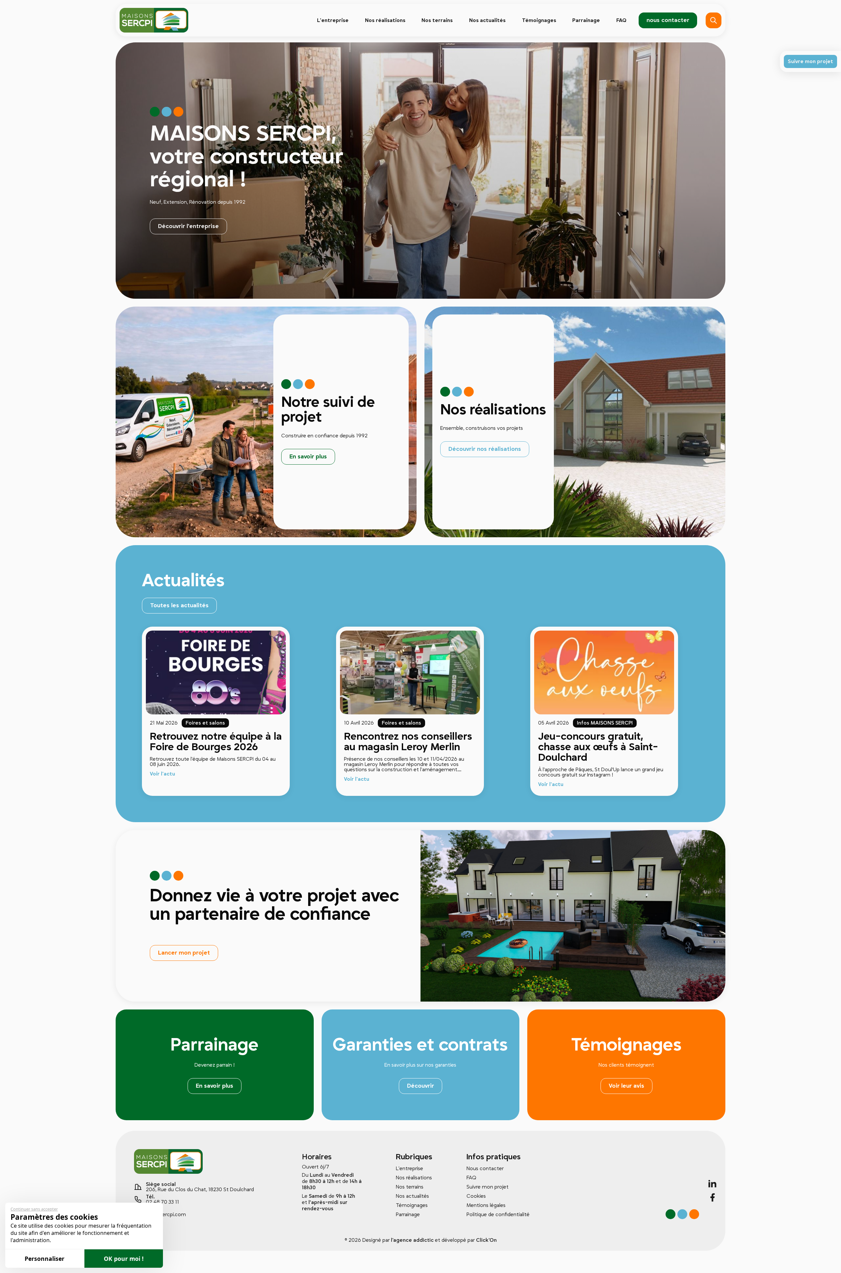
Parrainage (586, 20)
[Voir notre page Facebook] (712, 1197)
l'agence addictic (412, 1240)
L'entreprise (333, 20)
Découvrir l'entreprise (188, 226)
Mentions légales (486, 1205)
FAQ (621, 20)
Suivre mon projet (487, 1187)
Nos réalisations (385, 20)
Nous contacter (485, 1168)
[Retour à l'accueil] (154, 20)
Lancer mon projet (184, 953)
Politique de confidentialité (498, 1214)
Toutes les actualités (179, 605)
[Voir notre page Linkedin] (712, 1184)
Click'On (486, 1240)
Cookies (476, 1196)
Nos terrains (437, 20)
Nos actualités (487, 20)
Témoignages (539, 20)
